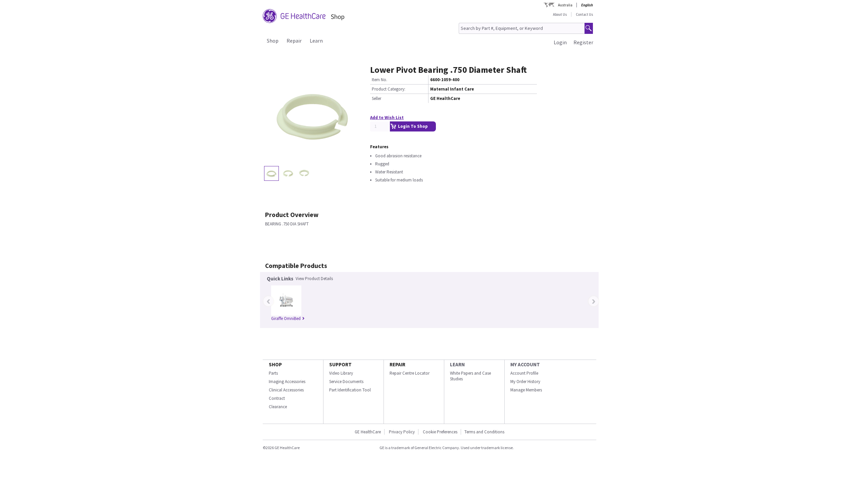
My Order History (525, 381)
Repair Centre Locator (410, 373)
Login (560, 42)
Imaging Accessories (287, 381)
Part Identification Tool (350, 390)
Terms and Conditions (484, 432)
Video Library (341, 373)
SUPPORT (340, 364)
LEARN (457, 364)
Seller (376, 98)
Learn (316, 40)
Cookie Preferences (440, 432)
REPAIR (397, 364)
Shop (273, 40)
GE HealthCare (368, 432)
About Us (560, 14)
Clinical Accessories (286, 390)
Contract (277, 398)
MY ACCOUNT (525, 364)
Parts (273, 373)
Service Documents (346, 381)
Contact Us (584, 14)
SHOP (275, 364)
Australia (565, 5)
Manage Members (526, 390)
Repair (294, 40)
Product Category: (388, 89)
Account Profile (524, 373)
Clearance (278, 407)
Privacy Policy (402, 432)
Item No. (379, 80)
